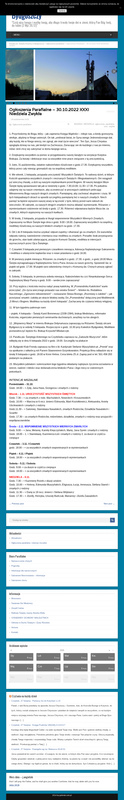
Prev (8, 71)
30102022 (78, 124)
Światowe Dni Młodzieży (22, 603)
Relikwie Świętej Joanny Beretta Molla (28, 613)
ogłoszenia (99, 124)
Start (114, 103)
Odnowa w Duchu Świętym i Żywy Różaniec (30, 623)
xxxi (106, 126)
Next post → (109, 504)
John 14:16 (14, 785)
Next (113, 71)
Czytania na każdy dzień (24, 696)
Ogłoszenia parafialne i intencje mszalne (29, 543)
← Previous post (16, 504)
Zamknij (62, 11)
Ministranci (16, 598)
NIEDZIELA (89, 124)
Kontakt (14, 632)
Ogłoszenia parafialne (22, 124)
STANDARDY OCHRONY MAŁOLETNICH (29, 618)
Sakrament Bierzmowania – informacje (28, 575)
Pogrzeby (15, 566)
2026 (62, 650)
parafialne (110, 124)
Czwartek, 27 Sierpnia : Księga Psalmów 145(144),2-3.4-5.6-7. (38, 725)
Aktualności (16, 538)
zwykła (112, 126)
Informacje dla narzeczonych (24, 571)
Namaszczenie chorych (21, 561)
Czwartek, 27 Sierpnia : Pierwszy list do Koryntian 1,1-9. (36, 701)
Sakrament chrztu (19, 580)
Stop (116, 103)
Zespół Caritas (17, 608)
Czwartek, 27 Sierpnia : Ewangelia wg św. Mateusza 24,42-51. (38, 749)
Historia (14, 627)
